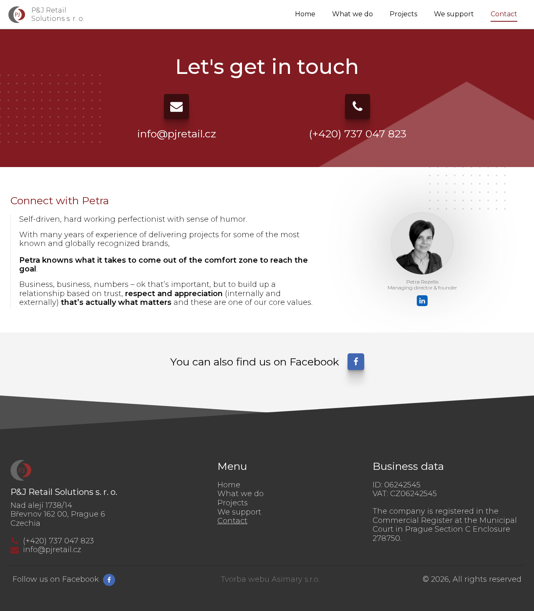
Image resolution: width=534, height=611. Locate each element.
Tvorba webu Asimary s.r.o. (270, 579)
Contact (504, 14)
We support (454, 14)
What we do (352, 14)
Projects (403, 14)
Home (305, 14)
